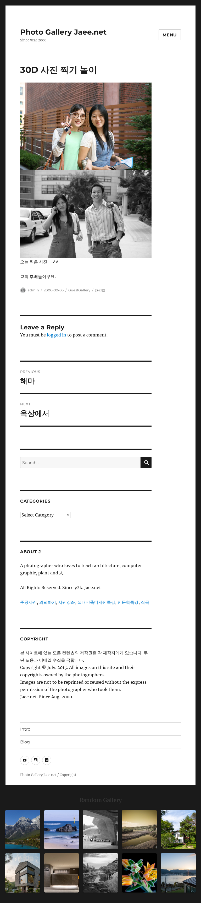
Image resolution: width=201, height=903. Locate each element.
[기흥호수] (139, 829)
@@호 (100, 290)
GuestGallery (79, 290)
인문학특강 (128, 602)
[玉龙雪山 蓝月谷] (22, 829)
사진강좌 (66, 602)
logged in (56, 335)
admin (33, 290)
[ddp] (100, 829)
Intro (25, 729)
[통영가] (178, 873)
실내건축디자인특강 (96, 602)
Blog (25, 741)
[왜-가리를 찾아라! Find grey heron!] (100, 873)
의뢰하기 (47, 602)
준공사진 (28, 602)
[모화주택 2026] (178, 829)
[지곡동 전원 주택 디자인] (22, 873)
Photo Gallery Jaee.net (63, 32)
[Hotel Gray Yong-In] (61, 873)
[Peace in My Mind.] (61, 829)
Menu (170, 34)
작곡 (145, 602)
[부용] (139, 873)
